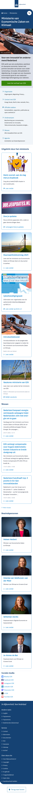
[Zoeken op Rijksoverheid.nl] (29, 13)
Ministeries (13, 13)
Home (5, 13)
